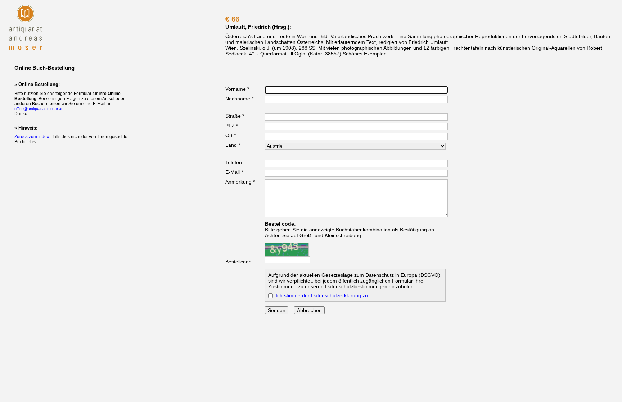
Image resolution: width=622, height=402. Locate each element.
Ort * (230, 135)
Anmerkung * (240, 182)
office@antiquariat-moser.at (38, 109)
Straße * (234, 116)
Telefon (233, 162)
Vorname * (237, 89)
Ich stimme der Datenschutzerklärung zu (322, 295)
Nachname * (239, 98)
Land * (232, 145)
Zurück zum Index (31, 136)
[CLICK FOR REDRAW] (287, 249)
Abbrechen (309, 310)
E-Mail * (234, 172)
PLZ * (231, 125)
